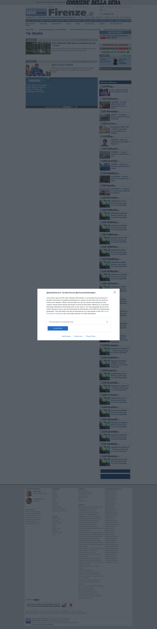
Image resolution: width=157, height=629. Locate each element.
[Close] (115, 293)
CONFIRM (58, 328)
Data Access (78, 336)
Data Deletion (66, 336)
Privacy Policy (90, 336)
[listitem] (78, 322)
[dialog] (78, 314)
